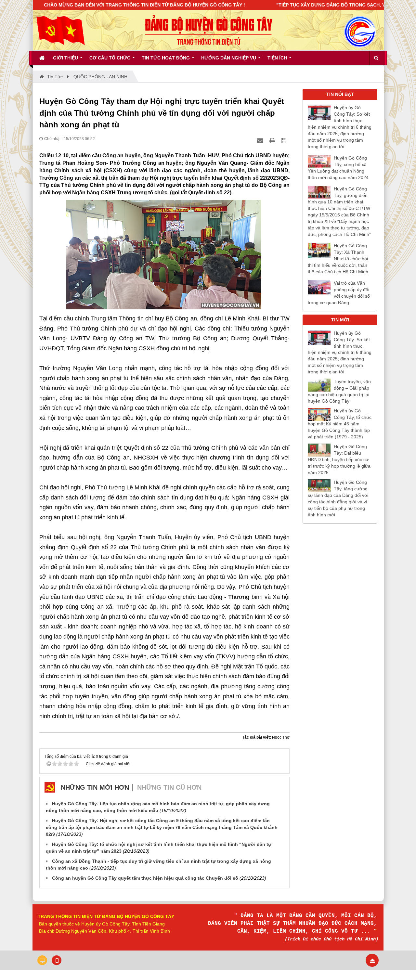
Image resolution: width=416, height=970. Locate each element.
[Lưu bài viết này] (284, 140)
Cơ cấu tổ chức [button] (110, 57)
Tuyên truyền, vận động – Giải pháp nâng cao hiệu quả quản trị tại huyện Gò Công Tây (339, 391)
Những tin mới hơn (95, 787)
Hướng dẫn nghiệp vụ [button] (229, 57)
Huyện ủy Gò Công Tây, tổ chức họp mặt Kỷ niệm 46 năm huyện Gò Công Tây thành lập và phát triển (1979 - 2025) (339, 423)
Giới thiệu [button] (66, 57)
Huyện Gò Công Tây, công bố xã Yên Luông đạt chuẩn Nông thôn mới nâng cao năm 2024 (338, 167)
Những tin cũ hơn (169, 787)
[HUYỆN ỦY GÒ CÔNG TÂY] (60, 29)
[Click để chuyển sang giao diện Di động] (56, 960)
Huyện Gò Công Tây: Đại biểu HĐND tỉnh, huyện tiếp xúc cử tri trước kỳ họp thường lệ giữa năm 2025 (339, 459)
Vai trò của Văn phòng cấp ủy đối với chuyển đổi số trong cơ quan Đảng (339, 292)
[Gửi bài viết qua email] (261, 140)
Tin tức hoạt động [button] (166, 57)
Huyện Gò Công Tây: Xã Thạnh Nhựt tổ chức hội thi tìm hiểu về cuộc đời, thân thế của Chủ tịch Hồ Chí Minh (338, 258)
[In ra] (273, 140)
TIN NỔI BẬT (340, 94)
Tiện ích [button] (277, 57)
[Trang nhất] (42, 58)
